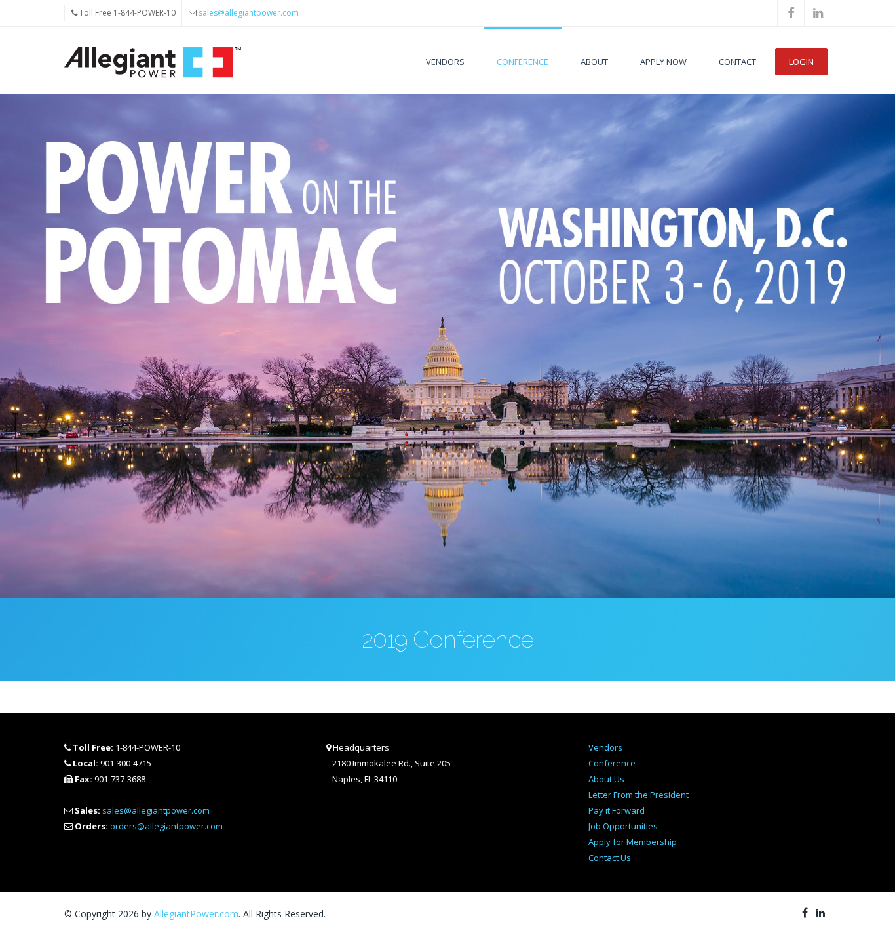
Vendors (445, 62)
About (594, 62)
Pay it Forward (616, 810)
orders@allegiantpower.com (166, 826)
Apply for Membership (632, 842)
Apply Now (663, 62)
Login (801, 62)
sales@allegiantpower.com (249, 12)
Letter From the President (638, 795)
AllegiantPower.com (196, 913)
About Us (606, 779)
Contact (737, 62)
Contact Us (609, 857)
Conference (522, 62)
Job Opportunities (623, 826)
